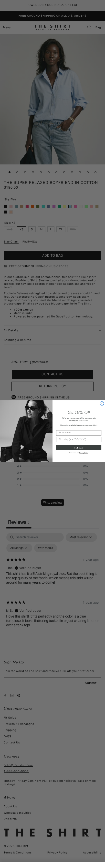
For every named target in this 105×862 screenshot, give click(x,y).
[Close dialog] (102, 403)
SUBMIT (78, 447)
